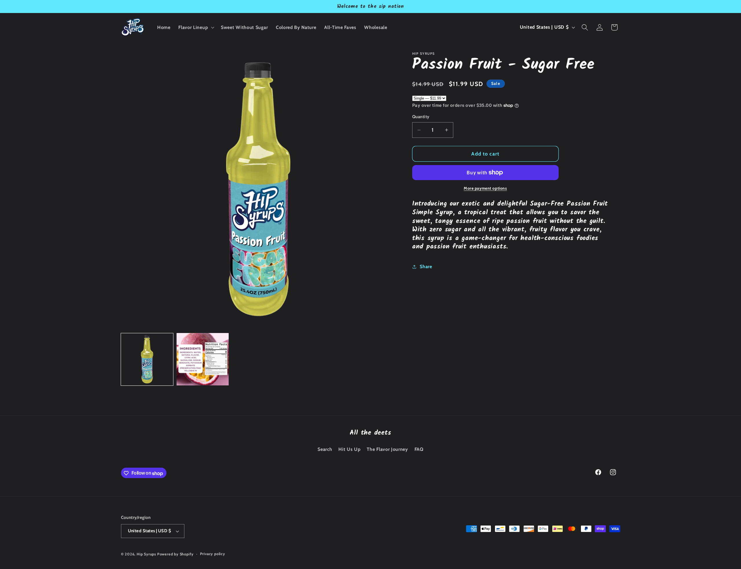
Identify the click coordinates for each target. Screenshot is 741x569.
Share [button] (426, 267)
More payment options (485, 188)
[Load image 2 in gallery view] (203, 359)
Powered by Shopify (175, 554)
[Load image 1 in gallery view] (147, 359)
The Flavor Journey (387, 449)
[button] (195, 27)
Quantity (421, 117)
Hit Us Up (349, 449)
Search (325, 449)
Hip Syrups (146, 554)
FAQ (418, 449)
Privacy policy (212, 554)
